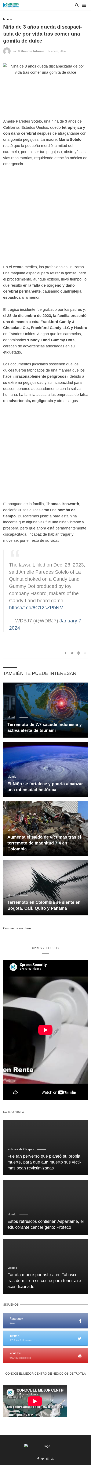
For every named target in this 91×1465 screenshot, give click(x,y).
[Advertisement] (45, 218)
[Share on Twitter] (72, 653)
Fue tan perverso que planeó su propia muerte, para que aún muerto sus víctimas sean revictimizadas (44, 1162)
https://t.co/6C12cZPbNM (36, 607)
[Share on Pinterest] (78, 653)
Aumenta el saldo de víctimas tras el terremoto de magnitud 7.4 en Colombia (44, 843)
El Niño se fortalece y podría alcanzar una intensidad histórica (45, 786)
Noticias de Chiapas (20, 1149)
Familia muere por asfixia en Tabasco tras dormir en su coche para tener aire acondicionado (44, 1280)
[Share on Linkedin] (85, 653)
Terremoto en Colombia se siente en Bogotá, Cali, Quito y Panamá (43, 905)
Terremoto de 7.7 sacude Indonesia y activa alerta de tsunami (44, 727)
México (12, 1267)
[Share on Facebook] (65, 653)
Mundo (7, 19)
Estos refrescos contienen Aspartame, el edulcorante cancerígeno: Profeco (45, 1224)
